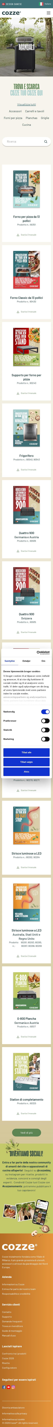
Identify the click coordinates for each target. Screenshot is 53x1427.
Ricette (6, 1363)
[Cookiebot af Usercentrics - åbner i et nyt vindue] (37, 653)
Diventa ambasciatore (13, 1407)
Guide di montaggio (12, 1330)
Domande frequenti (12, 1321)
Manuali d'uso (9, 1335)
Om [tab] (43, 661)
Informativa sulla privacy (14, 1413)
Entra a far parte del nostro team (19, 1289)
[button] (48, 12)
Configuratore (9, 1367)
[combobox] (44, 4)
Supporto (7, 1316)
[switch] (45, 721)
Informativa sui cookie (13, 1419)
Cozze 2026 (8, 1358)
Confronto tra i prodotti (14, 1353)
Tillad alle (26, 752)
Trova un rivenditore (12, 1326)
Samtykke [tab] (10, 661)
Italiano (48, 4)
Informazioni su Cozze (13, 1284)
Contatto (6, 1312)
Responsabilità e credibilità (16, 1293)
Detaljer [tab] (27, 661)
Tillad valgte (26, 762)
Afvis (26, 771)
